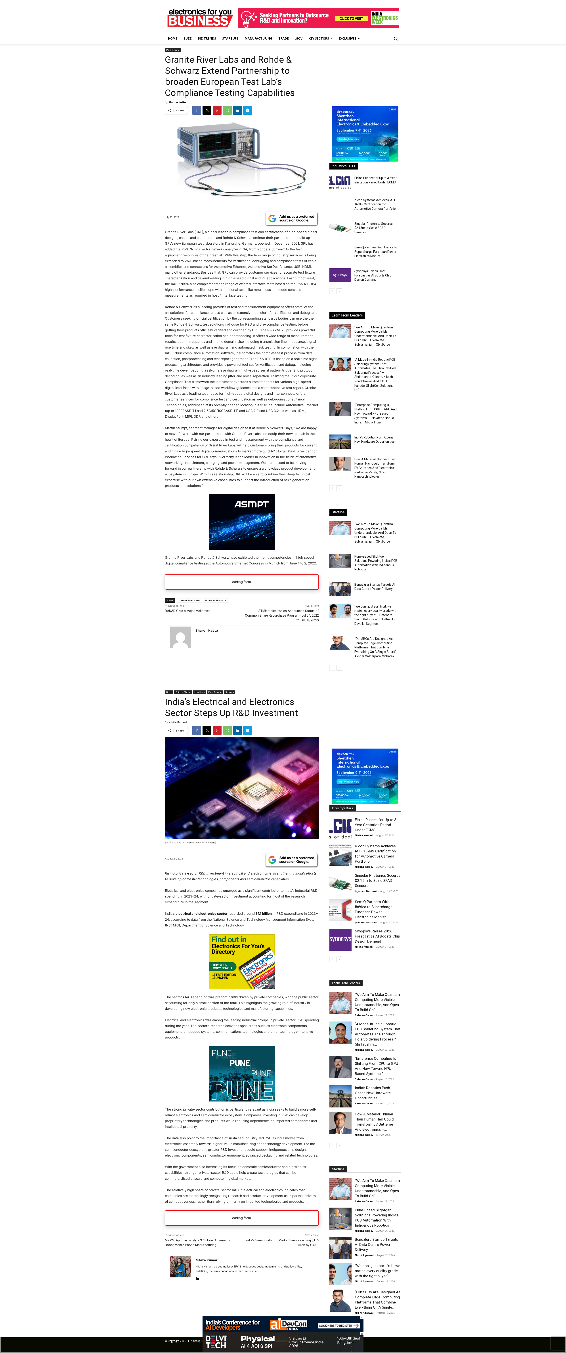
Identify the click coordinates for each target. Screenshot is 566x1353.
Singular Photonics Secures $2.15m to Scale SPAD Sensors (373, 228)
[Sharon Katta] (180, 637)
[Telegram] (247, 110)
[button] (395, 38)
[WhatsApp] (227, 110)
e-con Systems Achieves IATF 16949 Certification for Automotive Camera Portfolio (375, 204)
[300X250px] (242, 548)
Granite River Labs (189, 600)
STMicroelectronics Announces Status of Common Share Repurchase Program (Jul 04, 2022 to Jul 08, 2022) (282, 615)
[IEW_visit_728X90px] (318, 27)
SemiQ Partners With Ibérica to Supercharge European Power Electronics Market (375, 252)
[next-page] (339, 291)
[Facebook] (196, 110)
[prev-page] (332, 291)
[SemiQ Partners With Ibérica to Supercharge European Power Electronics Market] (340, 252)
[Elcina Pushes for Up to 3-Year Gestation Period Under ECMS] (340, 182)
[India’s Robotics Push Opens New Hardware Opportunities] (340, 441)
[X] (207, 110)
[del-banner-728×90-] (283, 1351)
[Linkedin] (237, 110)
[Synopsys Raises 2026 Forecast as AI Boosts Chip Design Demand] (340, 275)
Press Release (173, 49)
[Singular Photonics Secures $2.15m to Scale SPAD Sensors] (340, 228)
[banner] (365, 160)
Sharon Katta (177, 102)
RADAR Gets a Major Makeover (187, 611)
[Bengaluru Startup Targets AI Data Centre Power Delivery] (340, 589)
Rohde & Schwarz (215, 600)
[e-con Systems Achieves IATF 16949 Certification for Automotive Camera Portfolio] (340, 204)
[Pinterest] (217, 110)
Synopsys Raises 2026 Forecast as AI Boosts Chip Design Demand (372, 275)
